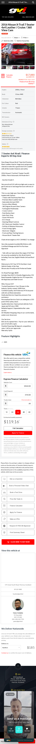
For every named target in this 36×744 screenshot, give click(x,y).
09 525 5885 (18, 589)
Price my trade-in (26, 400)
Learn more (7, 372)
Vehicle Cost (8, 382)
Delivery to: (5, 643)
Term (8, 408)
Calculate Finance (9, 76)
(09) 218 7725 (19, 619)
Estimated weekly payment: (13, 417)
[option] (18, 54)
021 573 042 (18, 617)
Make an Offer (15, 519)
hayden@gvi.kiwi (18, 594)
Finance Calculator (16, 506)
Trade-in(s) (7, 400)
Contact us (4, 653)
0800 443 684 (30, 17)
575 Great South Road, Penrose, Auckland (18, 681)
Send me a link (8, 41)
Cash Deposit (8, 391)
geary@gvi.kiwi (18, 621)
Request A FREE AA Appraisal (20, 526)
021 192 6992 (9, 17)
